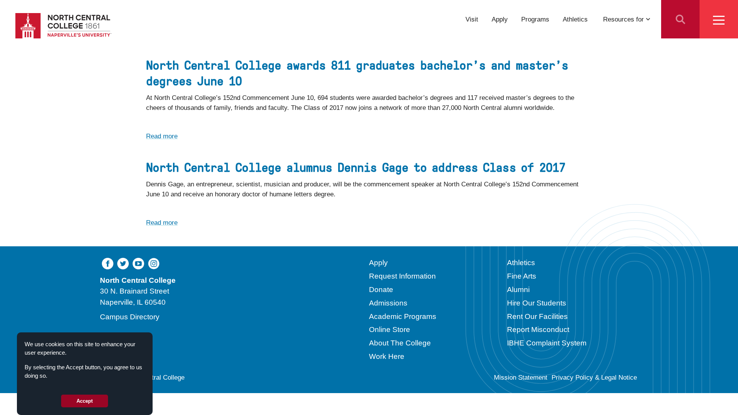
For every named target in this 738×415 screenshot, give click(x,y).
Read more (162, 136)
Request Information (402, 276)
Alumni (518, 290)
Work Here (386, 356)
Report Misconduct (538, 329)
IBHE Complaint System (547, 343)
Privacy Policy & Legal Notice (594, 377)
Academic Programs (402, 316)
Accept (84, 401)
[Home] (63, 25)
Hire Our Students (536, 303)
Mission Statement (520, 377)
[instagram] (154, 263)
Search (680, 19)
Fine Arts (521, 276)
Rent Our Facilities (537, 316)
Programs (535, 19)
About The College (400, 343)
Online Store (389, 329)
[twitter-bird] (123, 263)
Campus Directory (130, 317)
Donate (381, 290)
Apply (500, 19)
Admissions (388, 303)
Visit (471, 19)
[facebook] (107, 263)
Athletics (575, 19)
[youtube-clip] (138, 263)
